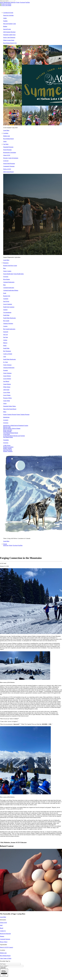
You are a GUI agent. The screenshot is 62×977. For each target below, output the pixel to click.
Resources (5, 262)
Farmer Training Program (9, 414)
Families (5, 21)
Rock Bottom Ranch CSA (10, 43)
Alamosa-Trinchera (8, 323)
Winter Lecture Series (8, 40)
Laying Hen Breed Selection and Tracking (14, 435)
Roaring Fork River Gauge (10, 265)
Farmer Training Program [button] (22, 414)
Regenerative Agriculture (9, 152)
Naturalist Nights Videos (9, 406)
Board (1, 928)
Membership (7, 2)
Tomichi (5, 309)
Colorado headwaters (8, 287)
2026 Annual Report (8, 171)
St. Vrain (5, 362)
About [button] (4, 403)
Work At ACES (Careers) (6, 947)
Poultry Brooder (7, 431)
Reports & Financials (5, 933)
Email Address (4, 966)
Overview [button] (5, 276)
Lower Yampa (6, 395)
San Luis (5, 334)
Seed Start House (7, 450)
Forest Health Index (8, 274)
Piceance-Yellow (7, 398)
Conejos (5, 326)
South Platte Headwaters (9, 359)
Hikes (4, 411)
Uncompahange (7, 312)
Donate (5, 544)
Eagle (4, 293)
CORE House (6, 445)
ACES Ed (5, 160)
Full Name (2, 964)
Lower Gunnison (7, 304)
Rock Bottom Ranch (8, 138)
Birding (5, 26)
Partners (2, 936)
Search (1, 2)
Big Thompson (7, 351)
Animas (5, 340)
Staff (1, 925)
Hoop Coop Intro (7, 430)
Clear (4, 356)
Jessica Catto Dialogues (9, 37)
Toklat (4, 141)
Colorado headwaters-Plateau (10, 290)
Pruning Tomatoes (8, 451)
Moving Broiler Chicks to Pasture (11, 428)
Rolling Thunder (7, 448)
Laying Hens (6, 434)
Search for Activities (8, 15)
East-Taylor (6, 301)
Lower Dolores (7, 378)
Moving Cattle (7, 427)
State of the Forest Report (9, 409)
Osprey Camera (7, 271)
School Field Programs (9, 163)
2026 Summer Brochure (9, 32)
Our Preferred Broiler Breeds (10, 433)
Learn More (6, 130)
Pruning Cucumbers (8, 447)
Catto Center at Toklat (5, 958)
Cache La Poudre (7, 353)
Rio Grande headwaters (9, 329)
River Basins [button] (6, 279)
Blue (4, 285)
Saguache (5, 331)
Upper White (6, 400)
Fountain (5, 370)
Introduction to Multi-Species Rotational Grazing (15, 425)
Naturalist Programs (8, 147)
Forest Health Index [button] (19, 274)
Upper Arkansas (7, 373)
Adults (5, 18)
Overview (5, 422)
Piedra (4, 345)
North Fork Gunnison (8, 307)
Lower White (6, 392)
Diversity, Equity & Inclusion (10, 158)
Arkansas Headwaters (8, 367)
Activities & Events (8, 12)
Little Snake (6, 389)
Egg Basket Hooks (8, 437)
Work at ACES (7, 169)
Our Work (5, 144)
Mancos (5, 342)
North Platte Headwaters (9, 318)
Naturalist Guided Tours (9, 34)
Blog (4, 268)
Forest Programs (7, 149)
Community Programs (8, 166)
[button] (8, 282)
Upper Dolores (7, 384)
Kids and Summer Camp (9, 23)
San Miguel (6, 381)
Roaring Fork (6, 296)
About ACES (6, 155)
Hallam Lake (6, 136)
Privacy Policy (3, 942)
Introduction (6, 417)
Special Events (7, 29)
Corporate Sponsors (5, 939)
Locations (5, 133)
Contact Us (3, 930)
